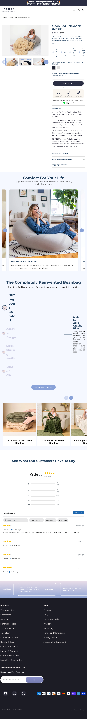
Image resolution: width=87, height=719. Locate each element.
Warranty (48, 624)
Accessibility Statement (55, 642)
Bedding (4, 619)
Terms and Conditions (54, 633)
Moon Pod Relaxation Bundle (19, 17)
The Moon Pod (7, 610)
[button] (83, 10)
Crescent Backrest (9, 646)
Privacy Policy (50, 637)
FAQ (46, 615)
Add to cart (68, 83)
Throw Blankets (7, 628)
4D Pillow (5, 633)
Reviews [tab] (9, 513)
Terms (70, 710)
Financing (48, 628)
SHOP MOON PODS (43, 387)
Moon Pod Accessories (11, 660)
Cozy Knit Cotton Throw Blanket (20, 441)
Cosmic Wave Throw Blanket (54, 441)
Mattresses (5, 615)
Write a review (78, 512)
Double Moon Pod (9, 637)
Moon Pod (18, 709)
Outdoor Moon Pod (9, 656)
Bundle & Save (7, 642)
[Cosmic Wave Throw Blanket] (53, 419)
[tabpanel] (43, 547)
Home (4, 17)
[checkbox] (62, 520)
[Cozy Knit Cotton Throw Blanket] (19, 419)
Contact (47, 610)
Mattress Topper (8, 624)
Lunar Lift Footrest (9, 651)
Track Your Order (52, 619)
